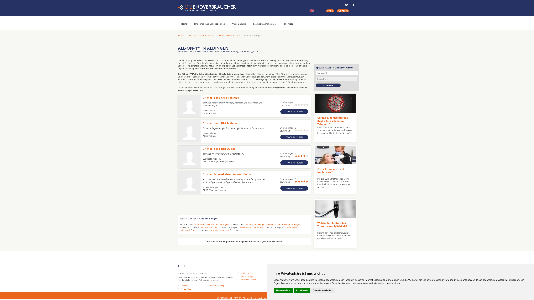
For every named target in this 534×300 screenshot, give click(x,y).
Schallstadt (185, 230)
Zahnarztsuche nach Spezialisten (209, 23)
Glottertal (271, 224)
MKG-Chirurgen (247, 276)
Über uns (184, 285)
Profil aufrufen (294, 111)
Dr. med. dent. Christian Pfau (221, 97)
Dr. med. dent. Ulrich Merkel (220, 123)
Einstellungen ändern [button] (323, 290)
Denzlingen (212, 224)
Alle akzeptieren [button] (283, 290)
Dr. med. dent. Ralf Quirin (219, 148)
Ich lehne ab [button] (302, 290)
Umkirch (214, 230)
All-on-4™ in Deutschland (229, 35)
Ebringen (224, 224)
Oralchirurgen (247, 273)
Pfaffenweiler (291, 227)
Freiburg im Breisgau (255, 224)
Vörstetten (224, 230)
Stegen (196, 230)
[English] (312, 10)
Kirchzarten (206, 227)
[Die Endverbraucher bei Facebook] (353, 5)
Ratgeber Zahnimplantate (265, 23)
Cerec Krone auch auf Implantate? (330, 170)
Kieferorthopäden (248, 279)
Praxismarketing (217, 285)
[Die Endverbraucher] (209, 7)
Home (180, 35)
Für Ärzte (288, 23)
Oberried (258, 227)
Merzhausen (246, 227)
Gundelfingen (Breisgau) (289, 224)
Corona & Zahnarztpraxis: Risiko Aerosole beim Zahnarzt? (333, 121)
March (217, 227)
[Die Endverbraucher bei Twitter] (346, 5)
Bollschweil (200, 224)
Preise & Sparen (239, 23)
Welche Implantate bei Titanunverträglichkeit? (332, 224)
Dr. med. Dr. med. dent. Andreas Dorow (227, 174)
